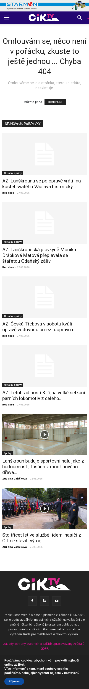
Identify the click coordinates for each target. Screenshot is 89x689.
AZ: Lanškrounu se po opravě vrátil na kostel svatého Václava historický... (41, 183)
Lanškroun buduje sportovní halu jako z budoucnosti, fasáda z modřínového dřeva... (43, 466)
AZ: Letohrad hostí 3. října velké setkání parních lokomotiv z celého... (43, 395)
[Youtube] (56, 601)
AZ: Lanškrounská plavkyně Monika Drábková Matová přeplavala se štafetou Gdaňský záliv (39, 255)
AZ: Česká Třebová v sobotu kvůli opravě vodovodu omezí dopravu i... (39, 326)
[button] (81, 17)
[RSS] (44, 601)
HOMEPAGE (55, 102)
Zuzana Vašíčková (14, 478)
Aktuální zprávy (13, 173)
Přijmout (14, 681)
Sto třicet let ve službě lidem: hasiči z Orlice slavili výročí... (41, 537)
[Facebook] (32, 601)
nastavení (71, 673)
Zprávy (7, 453)
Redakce (8, 192)
